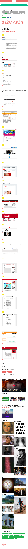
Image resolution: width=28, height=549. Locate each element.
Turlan (5, 26)
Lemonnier (13, 23)
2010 (3, 34)
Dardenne (6, 21)
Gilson (19, 21)
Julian (15, 537)
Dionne (23, 20)
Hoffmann (13, 22)
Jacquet (3, 23)
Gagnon (10, 22)
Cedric (16, 538)
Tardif (3, 26)
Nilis (12, 24)
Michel (22, 23)
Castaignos (14, 20)
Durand (20, 20)
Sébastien (10, 533)
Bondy (23, 19)
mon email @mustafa (15, 533)
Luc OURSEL (9, 17)
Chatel (6, 20)
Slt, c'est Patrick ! (19, 535)
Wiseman (14, 26)
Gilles (20, 533)
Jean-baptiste (8, 538)
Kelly (9, 537)
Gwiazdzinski (4, 22)
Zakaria (3, 535)
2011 (3, 70)
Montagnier (19, 23)
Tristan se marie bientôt (9, 535)
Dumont (17, 20)
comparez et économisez (5, 407)
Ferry (12, 21)
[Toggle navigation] (26, 1)
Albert (23, 533)
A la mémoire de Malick (5, 537)
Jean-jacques (3, 538)
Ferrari (16, 21)
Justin (12, 537)
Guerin (22, 21)
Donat (3, 21)
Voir (2, 67)
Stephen (14, 535)
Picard (25, 24)
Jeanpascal (22, 537)
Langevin (6, 23)
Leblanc (9, 23)
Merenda (6, 24)
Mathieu (9, 24)
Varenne (8, 26)
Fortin (14, 21)
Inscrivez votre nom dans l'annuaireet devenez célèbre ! (6, 372)
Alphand (9, 19)
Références (12, 31)
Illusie (19, 22)
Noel (14, 24)
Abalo (6, 19)
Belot (17, 19)
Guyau (7, 22)
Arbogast (3, 19)
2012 (3, 242)
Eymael (9, 21)
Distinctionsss (8, 31)
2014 (3, 276)
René (7, 533)
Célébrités (14, 1)
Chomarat (10, 20)
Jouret (22, 22)
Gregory (13, 538)
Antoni (12, 19)
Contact (3, 545)
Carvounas (3, 20)
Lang (16, 23)
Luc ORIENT (4, 17)
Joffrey (19, 537)
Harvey (16, 22)
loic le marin (3, 533)
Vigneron (11, 26)
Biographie (3, 31)
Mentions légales (4, 544)
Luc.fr (2, 1)
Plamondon (22, 24)
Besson (14, 19)
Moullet (3, 24)
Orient (16, 24)
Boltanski (20, 19)
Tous (2, 11)
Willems (18, 26)
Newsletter (3, 546)
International (3, 543)
